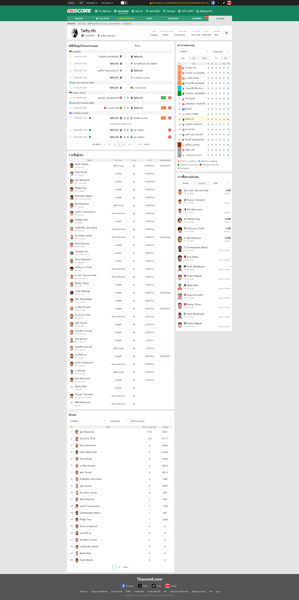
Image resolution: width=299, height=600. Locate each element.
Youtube (173, 586)
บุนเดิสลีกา (90, 35)
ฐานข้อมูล (220, 18)
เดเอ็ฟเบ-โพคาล (78, 92)
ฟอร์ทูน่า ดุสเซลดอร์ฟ (108, 97)
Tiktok (159, 586)
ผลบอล (149, 18)
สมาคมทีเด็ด (196, 18)
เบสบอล (170, 11)
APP (81, 2)
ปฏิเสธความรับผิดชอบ (99, 591)
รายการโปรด (104, 18)
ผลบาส (139, 11)
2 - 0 (126, 118)
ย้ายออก (202, 183)
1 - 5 (126, 97)
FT (216, 58)
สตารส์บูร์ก (139, 130)
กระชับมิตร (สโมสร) (80, 113)
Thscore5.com (149, 579)
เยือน (204, 58)
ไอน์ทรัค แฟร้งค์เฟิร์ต (108, 56)
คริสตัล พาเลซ (140, 118)
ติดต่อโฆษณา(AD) (199, 591)
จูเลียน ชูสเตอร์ (108, 35)
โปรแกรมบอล (173, 18)
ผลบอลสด (123, 11)
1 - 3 (126, 107)
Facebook (129, 586)
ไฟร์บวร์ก (138, 56)
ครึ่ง (225, 58)
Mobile (71, 2)
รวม (183, 58)
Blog (218, 591)
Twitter (144, 586)
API (165, 591)
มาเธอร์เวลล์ (140, 87)
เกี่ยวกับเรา (84, 591)
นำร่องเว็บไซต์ (116, 591)
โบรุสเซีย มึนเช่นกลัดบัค (145, 63)
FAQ (211, 591)
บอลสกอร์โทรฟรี (154, 591)
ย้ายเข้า (186, 183)
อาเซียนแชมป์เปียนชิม (126, 18)
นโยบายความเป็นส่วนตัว (179, 591)
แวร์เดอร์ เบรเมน (142, 77)
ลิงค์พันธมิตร (139, 591)
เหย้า (194, 58)
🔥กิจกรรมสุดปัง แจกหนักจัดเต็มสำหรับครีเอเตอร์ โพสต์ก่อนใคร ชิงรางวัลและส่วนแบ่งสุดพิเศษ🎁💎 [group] (180, 2)
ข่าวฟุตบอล (105, 11)
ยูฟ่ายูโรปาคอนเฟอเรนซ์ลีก (83, 82)
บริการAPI (187, 11)
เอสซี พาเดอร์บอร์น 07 (108, 70)
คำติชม (128, 591)
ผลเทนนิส (154, 11)
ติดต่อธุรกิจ (206, 11)
